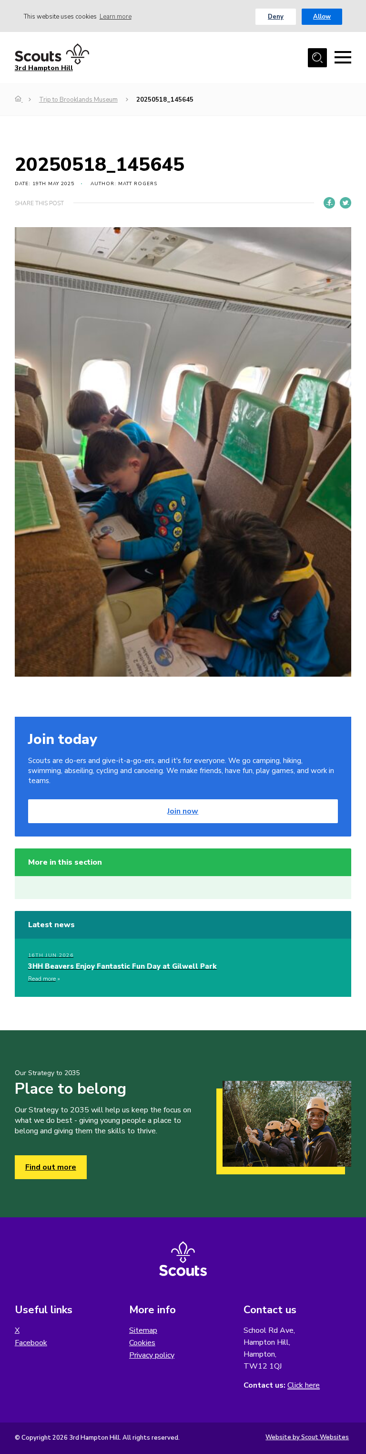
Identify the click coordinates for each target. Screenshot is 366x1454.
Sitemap (143, 1330)
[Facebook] (329, 203)
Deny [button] (276, 16)
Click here (303, 1385)
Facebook (31, 1343)
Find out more (50, 1167)
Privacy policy (151, 1355)
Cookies (142, 1343)
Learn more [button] (116, 16)
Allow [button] (322, 16)
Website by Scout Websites (307, 1437)
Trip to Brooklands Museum (78, 99)
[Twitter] (345, 203)
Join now (182, 811)
